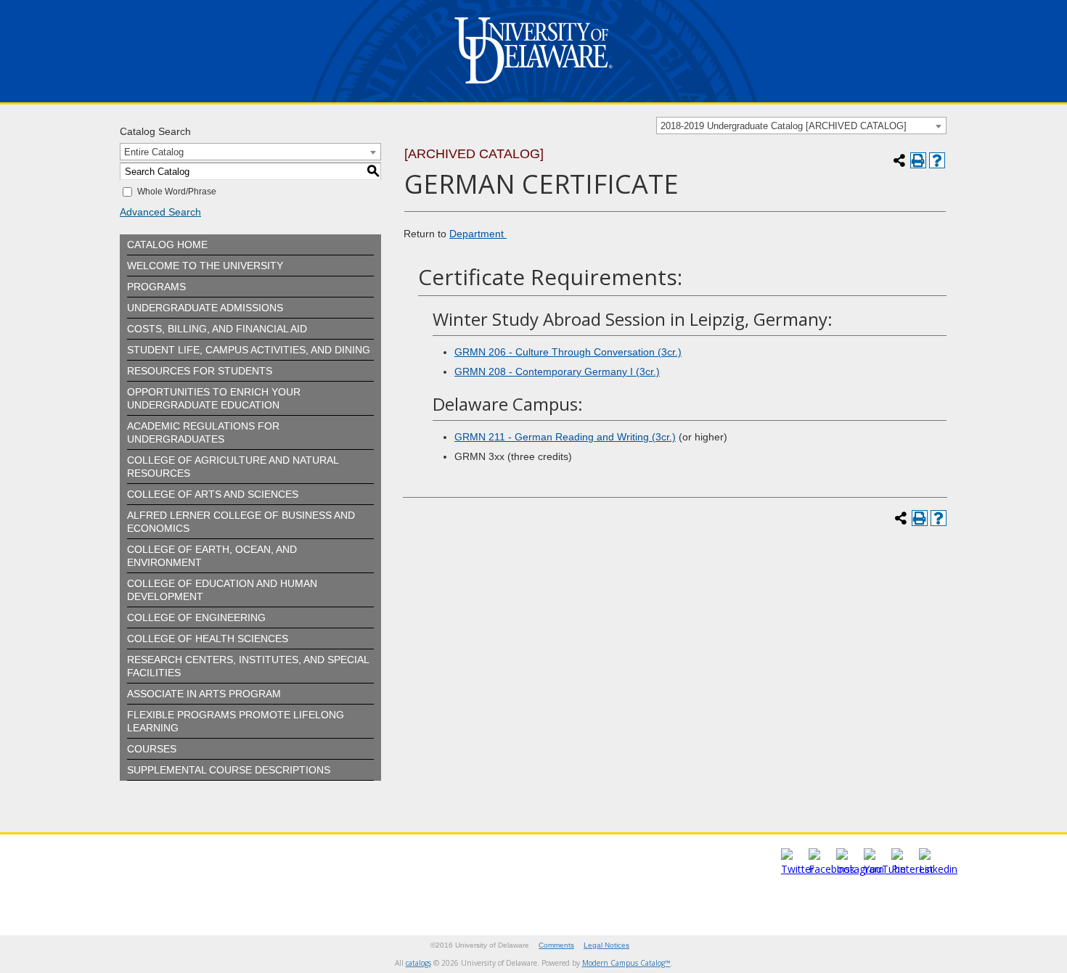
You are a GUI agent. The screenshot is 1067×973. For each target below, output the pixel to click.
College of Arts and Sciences (212, 494)
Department (478, 233)
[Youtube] (885, 869)
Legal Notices (606, 945)
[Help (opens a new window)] (937, 160)
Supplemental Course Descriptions (228, 770)
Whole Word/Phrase (176, 191)
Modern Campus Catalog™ (626, 963)
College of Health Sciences (207, 638)
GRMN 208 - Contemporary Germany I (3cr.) (557, 371)
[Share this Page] (899, 160)
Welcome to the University (205, 265)
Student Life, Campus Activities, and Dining (248, 350)
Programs (156, 286)
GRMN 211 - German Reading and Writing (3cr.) (565, 437)
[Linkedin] (938, 869)
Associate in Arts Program (204, 693)
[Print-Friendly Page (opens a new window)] (918, 160)
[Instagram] (860, 869)
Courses (151, 749)
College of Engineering (196, 617)
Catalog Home (167, 244)
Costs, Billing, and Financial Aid (217, 328)
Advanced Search (160, 212)
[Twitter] (797, 869)
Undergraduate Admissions (205, 307)
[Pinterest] (912, 869)
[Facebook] (832, 869)
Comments (556, 945)
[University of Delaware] (533, 86)
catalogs (418, 963)
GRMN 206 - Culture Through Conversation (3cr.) (568, 352)
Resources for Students (199, 371)
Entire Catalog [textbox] (154, 152)
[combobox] (801, 125)
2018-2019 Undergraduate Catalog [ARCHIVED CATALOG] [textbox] (784, 125)
